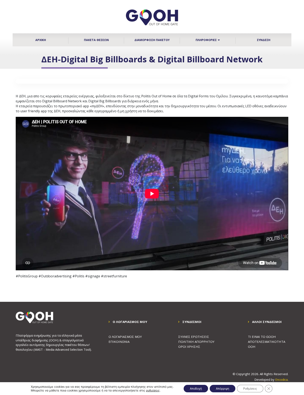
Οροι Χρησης (189, 346)
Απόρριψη (222, 388)
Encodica (281, 379)
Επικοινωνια (119, 341)
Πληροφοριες (206, 40)
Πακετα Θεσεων (96, 40)
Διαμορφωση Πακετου (152, 40)
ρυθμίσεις (153, 390)
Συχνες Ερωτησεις (193, 337)
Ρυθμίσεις (250, 388)
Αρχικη (40, 40)
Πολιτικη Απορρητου (196, 341)
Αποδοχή (196, 388)
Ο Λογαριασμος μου (125, 337)
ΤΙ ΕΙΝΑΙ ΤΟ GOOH (262, 337)
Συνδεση (263, 40)
